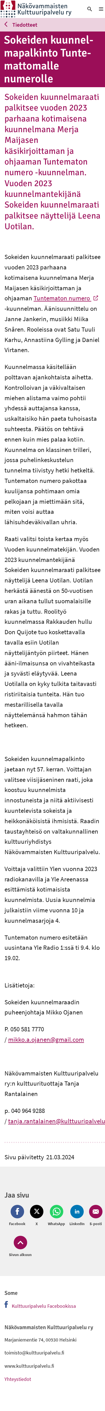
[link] (39, 9)
